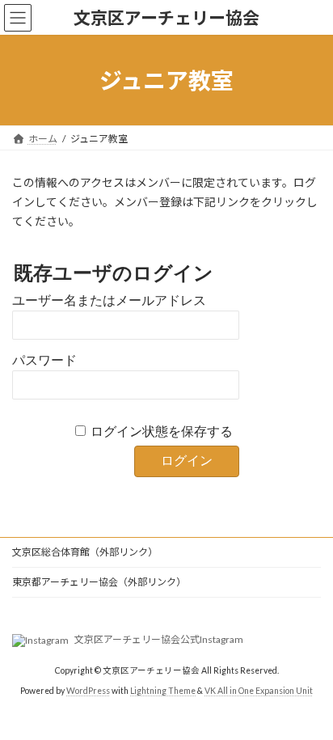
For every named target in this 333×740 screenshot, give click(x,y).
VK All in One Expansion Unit (258, 691)
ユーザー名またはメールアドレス (109, 300)
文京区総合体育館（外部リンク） (85, 552)
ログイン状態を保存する (162, 431)
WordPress (88, 691)
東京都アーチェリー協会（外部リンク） (99, 582)
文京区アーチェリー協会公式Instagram (158, 639)
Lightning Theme (163, 691)
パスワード (44, 360)
